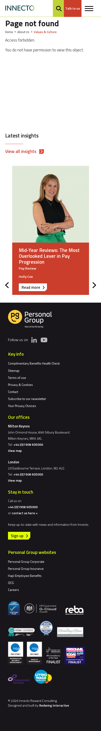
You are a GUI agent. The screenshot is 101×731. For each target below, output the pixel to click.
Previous (7, 285)
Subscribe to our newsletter (27, 398)
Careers (13, 589)
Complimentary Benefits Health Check (34, 363)
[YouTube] (44, 339)
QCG (11, 582)
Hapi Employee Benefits (25, 575)
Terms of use (17, 377)
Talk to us (72, 8)
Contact (13, 391)
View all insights (20, 151)
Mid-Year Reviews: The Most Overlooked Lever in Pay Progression (49, 256)
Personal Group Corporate (26, 561)
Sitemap (13, 370)
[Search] (59, 8)
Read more (34, 287)
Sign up (17, 536)
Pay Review (27, 268)
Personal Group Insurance (26, 568)
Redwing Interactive (54, 705)
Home (9, 32)
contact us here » (25, 512)
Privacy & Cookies (20, 384)
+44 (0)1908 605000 (28, 444)
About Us (23, 32)
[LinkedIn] (34, 340)
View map (15, 450)
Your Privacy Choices (22, 405)
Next (94, 285)
